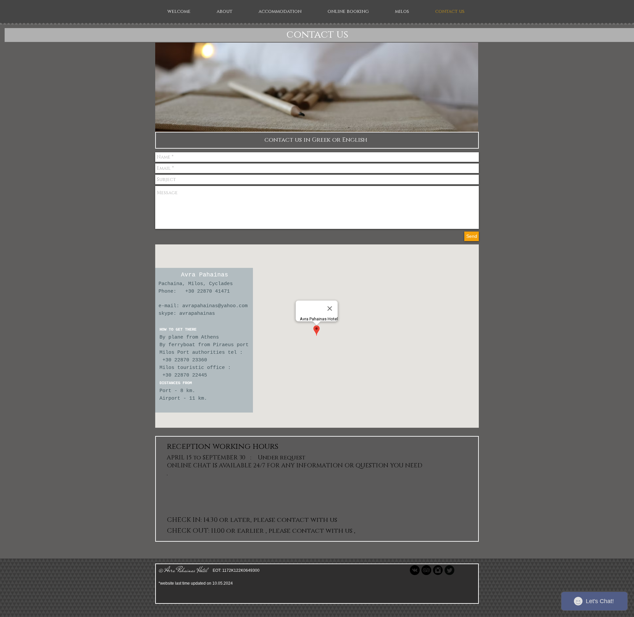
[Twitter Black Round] (449, 570)
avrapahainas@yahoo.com (215, 306)
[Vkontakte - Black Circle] (415, 570)
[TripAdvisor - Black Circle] (426, 570)
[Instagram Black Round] (438, 570)
